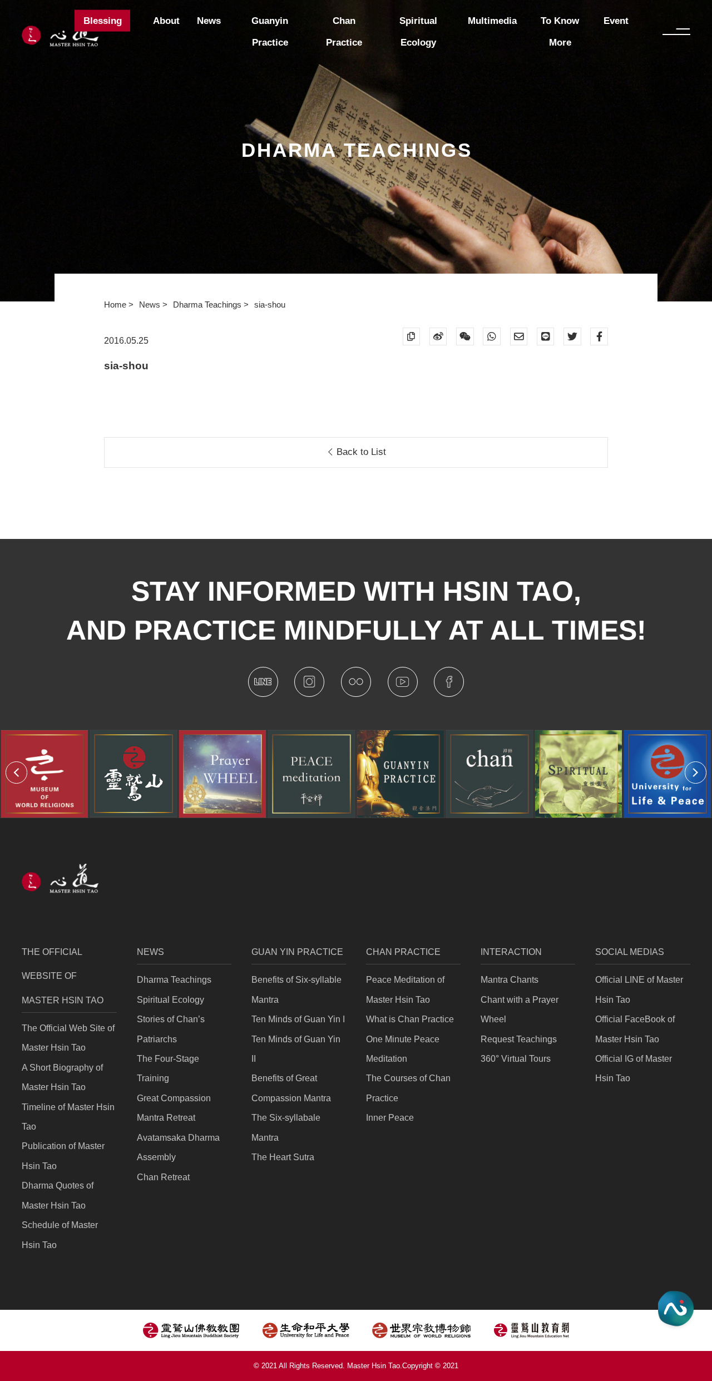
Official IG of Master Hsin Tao (633, 1068)
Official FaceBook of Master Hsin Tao (635, 1028)
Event (616, 21)
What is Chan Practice (410, 1019)
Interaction (511, 952)
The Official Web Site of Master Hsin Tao (68, 1037)
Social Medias (629, 952)
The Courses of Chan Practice (408, 1087)
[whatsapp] (491, 336)
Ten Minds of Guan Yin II (295, 1048)
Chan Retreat (163, 1177)
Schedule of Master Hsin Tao (60, 1234)
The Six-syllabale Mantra (285, 1127)
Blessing (102, 21)
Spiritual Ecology (170, 999)
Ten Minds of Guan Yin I (298, 1019)
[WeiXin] (465, 336)
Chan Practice (403, 952)
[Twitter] (572, 336)
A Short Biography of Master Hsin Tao (62, 1077)
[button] (16, 772)
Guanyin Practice (269, 32)
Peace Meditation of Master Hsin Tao (405, 989)
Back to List (360, 452)
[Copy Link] (411, 336)
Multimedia (492, 21)
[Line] (545, 336)
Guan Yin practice (297, 952)
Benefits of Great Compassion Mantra (291, 1087)
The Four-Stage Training (168, 1068)
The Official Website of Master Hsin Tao (62, 976)
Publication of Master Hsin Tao (63, 1155)
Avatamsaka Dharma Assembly (178, 1147)
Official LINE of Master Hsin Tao (639, 989)
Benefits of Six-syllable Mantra (296, 989)
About (166, 21)
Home (116, 304)
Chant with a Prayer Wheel (519, 1009)
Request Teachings (519, 1039)
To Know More (560, 32)
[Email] (519, 336)
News (150, 304)
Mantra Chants (509, 979)
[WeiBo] (438, 336)
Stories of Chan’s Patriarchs (171, 1028)
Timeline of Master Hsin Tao (68, 1116)
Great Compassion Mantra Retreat (174, 1107)
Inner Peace (390, 1117)
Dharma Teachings (208, 304)
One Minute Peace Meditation (402, 1048)
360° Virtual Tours (516, 1058)
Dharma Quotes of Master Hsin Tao (57, 1195)
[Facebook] (599, 336)
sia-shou (269, 304)
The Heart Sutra (282, 1157)
